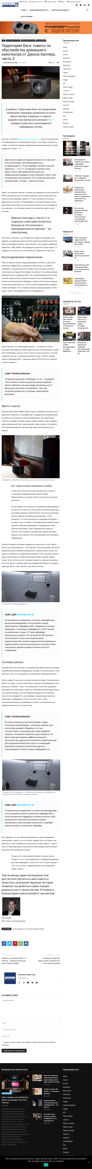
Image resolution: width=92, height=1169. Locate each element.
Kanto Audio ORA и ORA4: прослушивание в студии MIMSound (69, 347)
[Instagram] (25, 982)
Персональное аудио (60, 10)
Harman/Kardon (69, 76)
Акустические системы (13, 40)
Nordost (66, 109)
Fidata (65, 72)
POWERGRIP (68, 112)
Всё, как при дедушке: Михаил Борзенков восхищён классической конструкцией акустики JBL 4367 (81, 214)
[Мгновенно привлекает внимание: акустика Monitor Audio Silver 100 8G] (84, 336)
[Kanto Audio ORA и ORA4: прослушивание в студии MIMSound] (69, 336)
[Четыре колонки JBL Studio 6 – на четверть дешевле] (37, 1091)
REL (10, 37)
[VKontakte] (84, 5)
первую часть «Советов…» (29, 139)
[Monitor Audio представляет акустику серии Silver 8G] (68, 253)
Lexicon (66, 90)
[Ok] (89, 1162)
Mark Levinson (68, 94)
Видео (62, 2)
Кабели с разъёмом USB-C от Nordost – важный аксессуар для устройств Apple (14, 960)
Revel (65, 119)
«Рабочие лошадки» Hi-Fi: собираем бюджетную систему (82, 178)
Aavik (65, 47)
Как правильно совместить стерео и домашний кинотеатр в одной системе (81, 164)
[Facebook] (20, 982)
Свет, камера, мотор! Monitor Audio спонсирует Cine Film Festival (15, 1100)
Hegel (65, 80)
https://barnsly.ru (23, 978)
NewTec (66, 105)
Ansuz (65, 51)
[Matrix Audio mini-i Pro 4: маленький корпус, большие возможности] (84, 311)
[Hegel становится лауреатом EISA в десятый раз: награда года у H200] (68, 240)
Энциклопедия (51, 2)
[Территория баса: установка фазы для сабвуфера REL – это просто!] (37, 1103)
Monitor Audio (68, 101)
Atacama (66, 58)
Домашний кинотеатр (39, 10)
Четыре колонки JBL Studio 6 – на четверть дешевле (51, 1091)
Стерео (23, 10)
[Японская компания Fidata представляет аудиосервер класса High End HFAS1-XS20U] (37, 1077)
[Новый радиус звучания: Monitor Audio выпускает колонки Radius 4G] (68, 281)
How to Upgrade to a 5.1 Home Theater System (28, 929)
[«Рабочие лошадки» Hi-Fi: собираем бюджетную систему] (68, 178)
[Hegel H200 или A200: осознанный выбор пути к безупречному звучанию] (68, 267)
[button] (87, 10)
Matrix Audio (68, 98)
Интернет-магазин (75, 2)
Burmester (67, 62)
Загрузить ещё (76, 293)
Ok (46, 1165)
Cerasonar (67, 69)
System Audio (68, 127)
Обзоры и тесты (37, 2)
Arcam (65, 54)
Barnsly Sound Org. (10, 62)
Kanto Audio (68, 87)
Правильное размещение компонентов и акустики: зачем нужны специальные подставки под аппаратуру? (82, 194)
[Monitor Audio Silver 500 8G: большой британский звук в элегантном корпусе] (69, 311)
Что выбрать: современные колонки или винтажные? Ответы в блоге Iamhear (77, 150)
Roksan (66, 123)
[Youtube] (88, 5)
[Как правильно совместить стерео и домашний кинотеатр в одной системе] (68, 162)
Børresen (66, 65)
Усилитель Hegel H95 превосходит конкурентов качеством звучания (49, 960)
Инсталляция (26, 16)
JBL (64, 83)
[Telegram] (76, 5)
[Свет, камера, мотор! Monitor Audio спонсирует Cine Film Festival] (15, 1084)
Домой (4, 37)
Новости (24, 2)
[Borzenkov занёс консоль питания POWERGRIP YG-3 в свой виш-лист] (37, 1116)
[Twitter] (80, 5)
